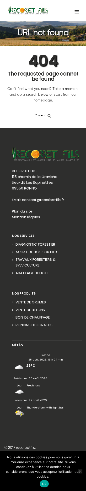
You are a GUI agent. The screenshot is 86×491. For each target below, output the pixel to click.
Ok (44, 484)
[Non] (80, 471)
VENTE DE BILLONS (30, 309)
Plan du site (22, 211)
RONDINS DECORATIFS (34, 324)
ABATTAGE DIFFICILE (32, 272)
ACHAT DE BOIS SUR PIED (36, 251)
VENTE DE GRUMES (31, 302)
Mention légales (26, 216)
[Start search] (49, 115)
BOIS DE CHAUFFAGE (33, 317)
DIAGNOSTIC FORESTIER (35, 244)
